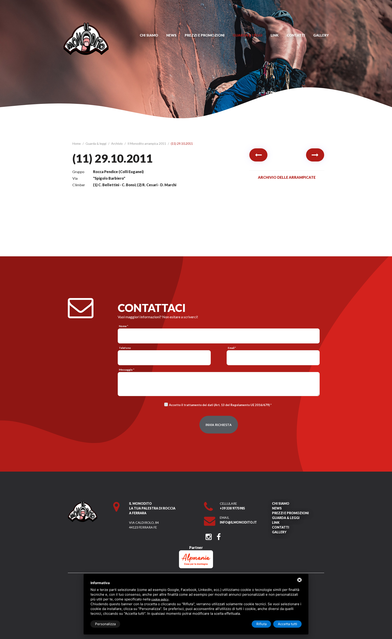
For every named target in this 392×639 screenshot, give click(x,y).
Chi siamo (149, 35)
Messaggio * (126, 369)
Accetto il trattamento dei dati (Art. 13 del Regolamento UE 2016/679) (219, 405)
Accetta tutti (287, 624)
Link (275, 35)
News (171, 35)
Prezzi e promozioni (205, 35)
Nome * (123, 326)
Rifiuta (261, 624)
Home (76, 143)
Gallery (321, 35)
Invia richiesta (219, 424)
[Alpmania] (196, 552)
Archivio (117, 143)
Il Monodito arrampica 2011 (147, 143)
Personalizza (105, 624)
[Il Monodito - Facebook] (218, 535)
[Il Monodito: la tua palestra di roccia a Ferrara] (86, 25)
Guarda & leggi (247, 35)
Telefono (125, 348)
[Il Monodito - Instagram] (208, 535)
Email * (232, 348)
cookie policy (160, 599)
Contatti (296, 35)
